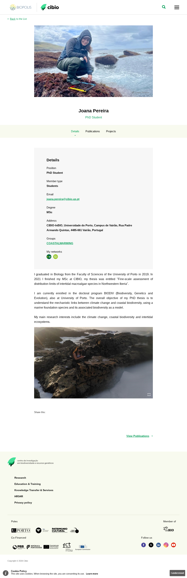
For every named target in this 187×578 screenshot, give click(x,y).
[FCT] (68, 547)
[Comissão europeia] (82, 547)
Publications (92, 131)
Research (20, 477)
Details (75, 131)
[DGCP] (59, 530)
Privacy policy (23, 502)
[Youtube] (173, 545)
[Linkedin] (158, 545)
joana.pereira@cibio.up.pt (63, 199)
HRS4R (18, 496)
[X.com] (151, 545)
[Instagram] (166, 545)
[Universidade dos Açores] (42, 530)
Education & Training (27, 483)
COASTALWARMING (60, 243)
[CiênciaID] (49, 256)
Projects (111, 131)
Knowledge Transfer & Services (33, 490)
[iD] (55, 256)
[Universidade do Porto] (22, 530)
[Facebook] (143, 545)
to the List (18, 19)
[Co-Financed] (35, 546)
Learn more (92, 574)
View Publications (137, 436)
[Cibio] (50, 7)
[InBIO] (168, 528)
